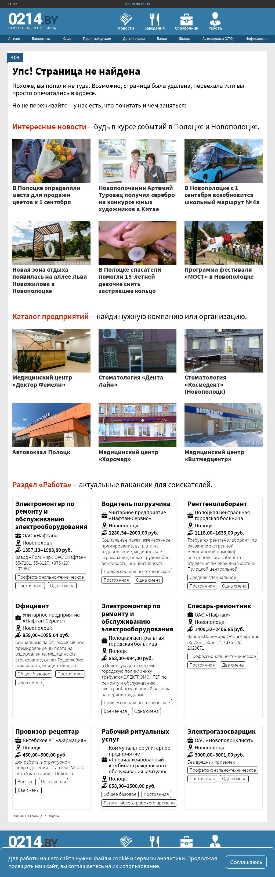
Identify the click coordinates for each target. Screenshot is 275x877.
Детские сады (134, 38)
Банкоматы (41, 38)
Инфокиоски (256, 38)
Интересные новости (49, 126)
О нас (12, 3)
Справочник (186, 28)
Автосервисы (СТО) (218, 38)
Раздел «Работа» (41, 484)
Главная (18, 816)
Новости (126, 28)
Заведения (154, 28)
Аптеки (14, 38)
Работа (215, 28)
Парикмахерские (97, 38)
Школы (184, 38)
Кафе (67, 38)
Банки (162, 38)
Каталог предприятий (50, 316)
